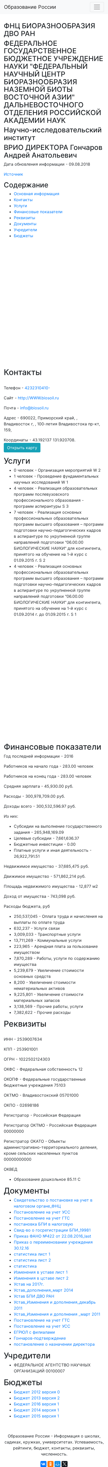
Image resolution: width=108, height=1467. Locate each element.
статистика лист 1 (32, 1254)
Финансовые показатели (38, 211)
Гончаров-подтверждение (40, 1338)
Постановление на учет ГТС (42, 1218)
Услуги (20, 205)
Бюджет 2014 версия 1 (36, 1409)
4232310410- (37, 387)
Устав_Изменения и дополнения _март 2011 (57, 1314)
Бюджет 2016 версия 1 (36, 1403)
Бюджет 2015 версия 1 (36, 1415)
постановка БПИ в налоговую (43, 1224)
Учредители (25, 229)
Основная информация (36, 193)
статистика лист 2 (32, 1260)
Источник (13, 174)
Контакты (23, 199)
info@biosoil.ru (34, 407)
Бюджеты (23, 235)
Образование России (30, 7)
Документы (25, 223)
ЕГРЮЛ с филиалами (34, 1332)
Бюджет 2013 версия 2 (37, 1397)
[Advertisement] (54, 306)
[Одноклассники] (50, 1464)
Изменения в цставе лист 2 (41, 1278)
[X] (65, 1464)
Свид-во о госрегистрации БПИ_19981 (52, 1230)
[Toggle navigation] (97, 7)
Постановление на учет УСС (42, 1212)
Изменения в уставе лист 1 (41, 1272)
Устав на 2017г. (29, 1284)
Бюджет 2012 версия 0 (37, 1391)
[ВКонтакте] (43, 1464)
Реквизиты (24, 217)
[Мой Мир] (58, 1464)
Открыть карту (22, 447)
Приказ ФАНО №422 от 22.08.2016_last (52, 1236)
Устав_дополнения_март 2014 (43, 1290)
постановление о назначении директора (54, 1344)
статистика (25, 1266)
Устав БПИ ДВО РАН (34, 1296)
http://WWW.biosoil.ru (38, 397)
